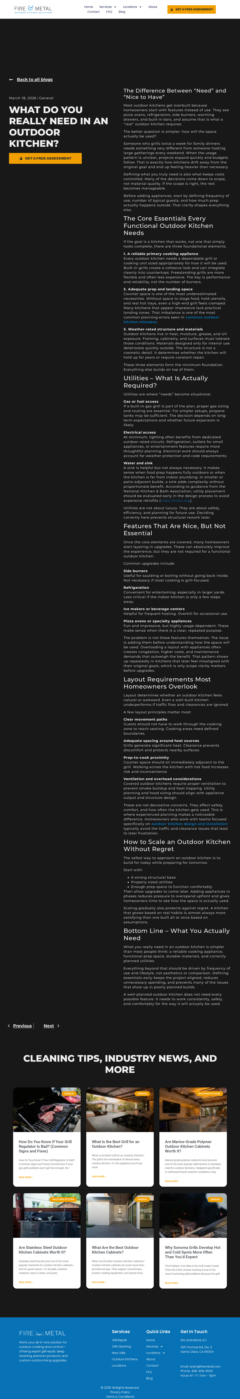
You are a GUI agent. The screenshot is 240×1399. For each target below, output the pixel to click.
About (152, 7)
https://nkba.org (175, 501)
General (46, 98)
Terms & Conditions (120, 1397)
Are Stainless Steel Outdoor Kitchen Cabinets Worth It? (43, 1249)
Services (105, 7)
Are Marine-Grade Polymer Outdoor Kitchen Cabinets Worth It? (188, 1146)
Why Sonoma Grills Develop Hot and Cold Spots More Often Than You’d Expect (192, 1252)
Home (88, 7)
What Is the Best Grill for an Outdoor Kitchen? (116, 1144)
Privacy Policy (120, 1392)
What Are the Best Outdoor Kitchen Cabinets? (115, 1249)
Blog (122, 12)
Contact (93, 12)
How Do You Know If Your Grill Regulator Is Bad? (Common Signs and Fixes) (45, 1146)
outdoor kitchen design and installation (189, 824)
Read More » (26, 1177)
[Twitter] (37, 1374)
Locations (130, 7)
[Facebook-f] (21, 1374)
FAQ (109, 12)
